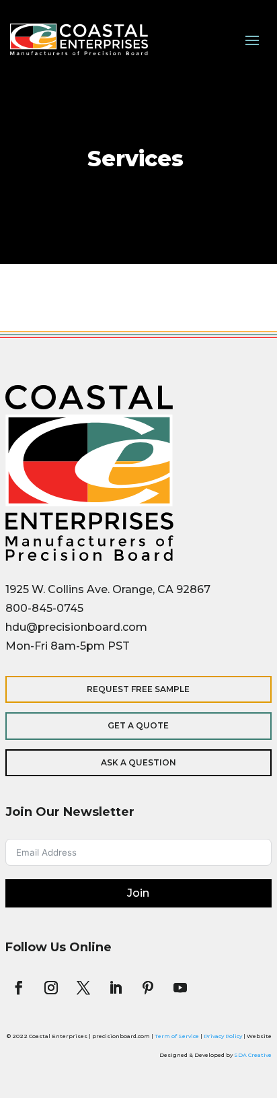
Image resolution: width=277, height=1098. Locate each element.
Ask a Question (138, 762)
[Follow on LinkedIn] (115, 987)
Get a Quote (138, 725)
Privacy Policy (223, 1036)
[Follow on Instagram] (51, 987)
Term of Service (177, 1036)
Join (138, 893)
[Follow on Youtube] (180, 987)
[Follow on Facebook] (18, 987)
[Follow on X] (83, 987)
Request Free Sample (138, 689)
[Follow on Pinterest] (147, 987)
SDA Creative (253, 1055)
